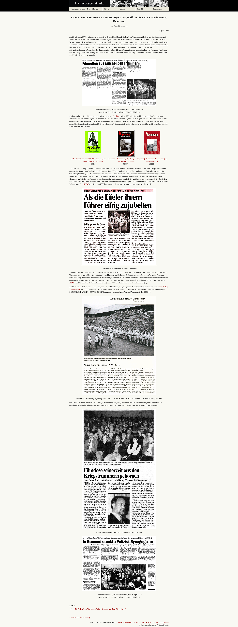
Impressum (164, 622)
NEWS (86, 184)
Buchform (117, 116)
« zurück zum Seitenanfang (79, 617)
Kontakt (155, 622)
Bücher (141, 622)
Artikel (148, 622)
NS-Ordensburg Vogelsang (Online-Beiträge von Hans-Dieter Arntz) (100, 609)
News (135, 622)
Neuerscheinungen (125, 622)
